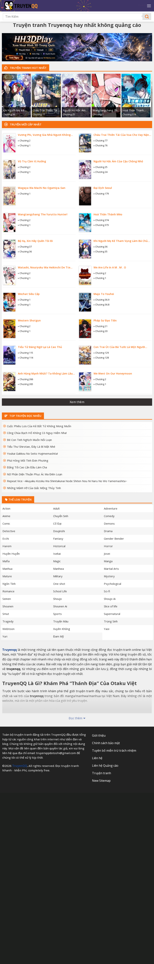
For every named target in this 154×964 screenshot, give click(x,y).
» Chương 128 (101, 357)
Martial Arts (111, 568)
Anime (6, 516)
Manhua (7, 568)
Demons (109, 523)
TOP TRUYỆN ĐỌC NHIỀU (25, 416)
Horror (108, 546)
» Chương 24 (100, 172)
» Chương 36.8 (101, 304)
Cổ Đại (57, 523)
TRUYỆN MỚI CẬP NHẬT (25, 124)
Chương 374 (129, 114)
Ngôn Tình (9, 584)
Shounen (7, 606)
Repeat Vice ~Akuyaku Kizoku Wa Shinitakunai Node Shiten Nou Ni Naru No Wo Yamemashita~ (67, 481)
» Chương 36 (25, 251)
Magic (57, 561)
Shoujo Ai (110, 599)
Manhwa (58, 568)
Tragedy (8, 621)
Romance (8, 591)
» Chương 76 (100, 145)
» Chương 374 (101, 220)
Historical (59, 546)
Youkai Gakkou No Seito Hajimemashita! (32, 453)
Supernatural (112, 614)
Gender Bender (114, 538)
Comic (6, 523)
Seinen (6, 599)
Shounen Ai (60, 606)
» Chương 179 (101, 193)
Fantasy (58, 538)
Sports (57, 614)
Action (6, 508)
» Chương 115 (25, 352)
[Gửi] (147, 16)
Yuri (4, 636)
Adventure (110, 508)
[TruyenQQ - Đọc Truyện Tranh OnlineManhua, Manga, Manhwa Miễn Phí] (34, 5)
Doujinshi (59, 531)
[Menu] (149, 5)
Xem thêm (77, 402)
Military (58, 576)
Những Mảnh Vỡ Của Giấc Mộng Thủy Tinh (34, 488)
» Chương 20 (100, 331)
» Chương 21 (100, 326)
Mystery (109, 576)
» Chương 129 (101, 352)
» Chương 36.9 (101, 299)
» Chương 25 (100, 167)
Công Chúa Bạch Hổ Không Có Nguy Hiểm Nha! (37, 433)
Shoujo (57, 599)
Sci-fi (107, 591)
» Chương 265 (25, 384)
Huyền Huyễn (11, 553)
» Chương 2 (24, 140)
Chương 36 (9, 114)
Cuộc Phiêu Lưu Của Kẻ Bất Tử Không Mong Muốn (39, 426)
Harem (6, 546)
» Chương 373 (101, 225)
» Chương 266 (25, 379)
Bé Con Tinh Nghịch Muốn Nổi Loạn (29, 440)
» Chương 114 (25, 357)
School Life (60, 591)
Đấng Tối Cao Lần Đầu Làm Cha (27, 467)
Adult (56, 508)
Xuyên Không (61, 629)
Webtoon (8, 629)
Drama (108, 531)
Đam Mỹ (58, 636)
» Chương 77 (100, 140)
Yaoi (106, 629)
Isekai (57, 553)
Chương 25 (69, 114)
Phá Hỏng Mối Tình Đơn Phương (27, 460)
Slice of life (110, 606)
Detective (8, 531)
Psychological (112, 584)
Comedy (109, 516)
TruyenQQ (19, 766)
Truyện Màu (60, 621)
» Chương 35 (100, 251)
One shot (59, 584)
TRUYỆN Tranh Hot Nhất (28, 68)
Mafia (6, 561)
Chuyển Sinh (60, 516)
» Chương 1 (24, 145)
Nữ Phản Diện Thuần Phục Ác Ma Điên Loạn (34, 474)
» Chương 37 (25, 246)
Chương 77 (39, 114)
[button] (5, 77)
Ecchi (5, 538)
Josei (107, 553)
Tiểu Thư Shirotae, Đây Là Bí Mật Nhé (31, 446)
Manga (108, 561)
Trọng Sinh (111, 621)
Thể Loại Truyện (20, 499)
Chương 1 (98, 114)
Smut (5, 614)
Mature (7, 576)
